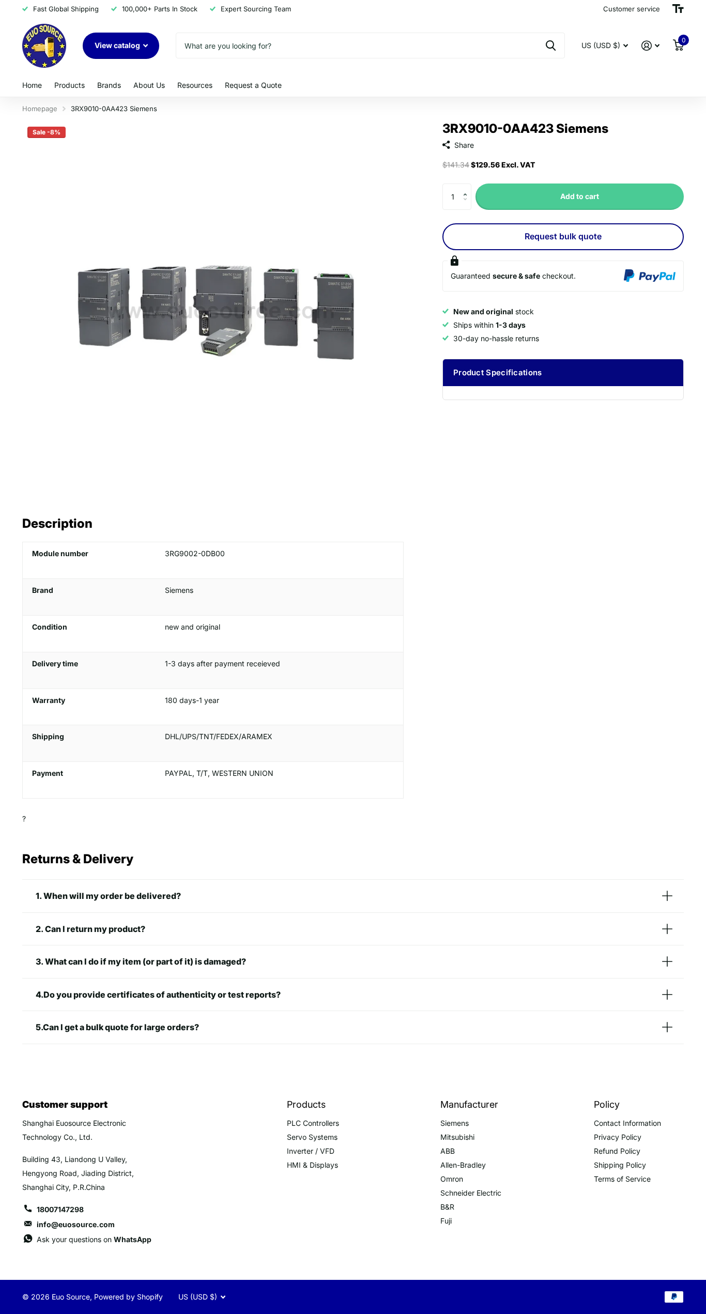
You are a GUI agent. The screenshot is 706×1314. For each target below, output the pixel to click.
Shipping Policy (620, 1164)
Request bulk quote (563, 236)
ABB (447, 1151)
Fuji (446, 1220)
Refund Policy (617, 1151)
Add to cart (579, 196)
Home (32, 85)
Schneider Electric (470, 1192)
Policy (607, 1104)
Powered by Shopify (128, 1296)
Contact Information (627, 1123)
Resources (194, 85)
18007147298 (60, 1209)
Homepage (39, 108)
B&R (447, 1206)
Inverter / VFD (310, 1151)
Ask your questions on (94, 1239)
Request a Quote (253, 85)
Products (69, 85)
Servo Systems (312, 1137)
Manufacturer (469, 1104)
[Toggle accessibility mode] (678, 9)
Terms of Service (622, 1178)
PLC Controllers (313, 1123)
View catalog (118, 45)
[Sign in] (650, 45)
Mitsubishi (457, 1137)
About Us (149, 85)
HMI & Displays (312, 1164)
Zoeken (550, 45)
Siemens (454, 1123)
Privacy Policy (617, 1137)
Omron (451, 1178)
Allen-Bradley (463, 1164)
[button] (467, 187)
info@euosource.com (76, 1224)
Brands (109, 85)
